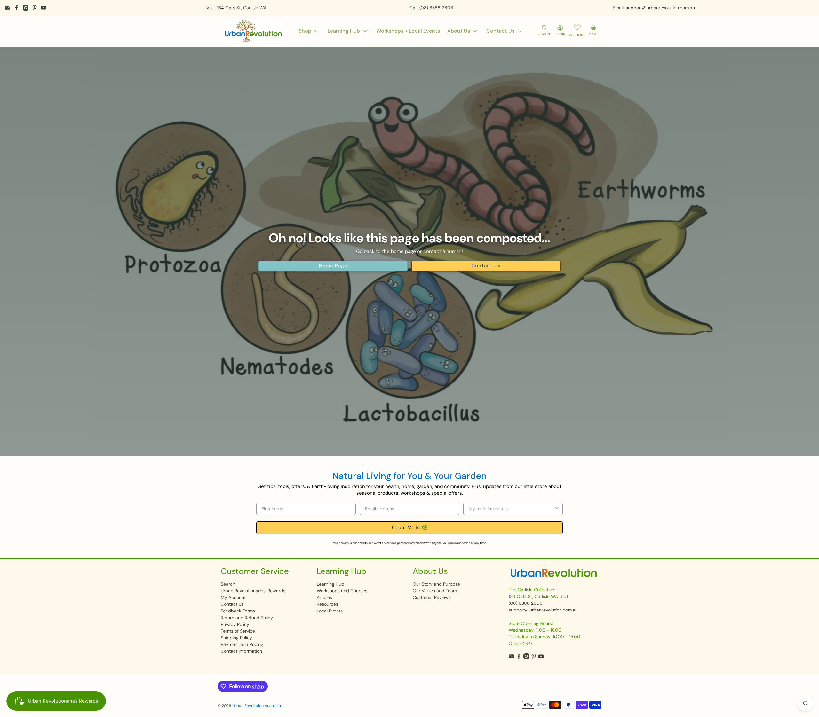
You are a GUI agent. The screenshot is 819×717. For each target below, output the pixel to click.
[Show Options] (556, 509)
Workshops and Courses (342, 591)
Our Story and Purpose (436, 584)
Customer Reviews (432, 597)
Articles (324, 597)
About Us (458, 31)
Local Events (330, 611)
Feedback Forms (238, 611)
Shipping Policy (236, 638)
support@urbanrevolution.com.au (543, 610)
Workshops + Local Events (408, 31)
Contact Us (500, 31)
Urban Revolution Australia (256, 705)
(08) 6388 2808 (526, 603)
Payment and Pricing (242, 644)
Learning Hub (344, 31)
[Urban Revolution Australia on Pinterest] (34, 8)
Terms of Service (238, 631)
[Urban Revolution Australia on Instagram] (25, 8)
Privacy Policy (235, 624)
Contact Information (241, 651)
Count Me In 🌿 (409, 527)
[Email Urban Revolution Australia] (8, 8)
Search (228, 584)
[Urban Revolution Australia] (253, 31)
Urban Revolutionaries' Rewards (253, 591)
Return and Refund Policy (247, 617)
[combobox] (511, 509)
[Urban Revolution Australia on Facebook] (17, 8)
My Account (233, 597)
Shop (304, 31)
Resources (327, 604)
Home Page (333, 266)
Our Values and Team (435, 591)
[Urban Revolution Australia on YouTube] (43, 8)
